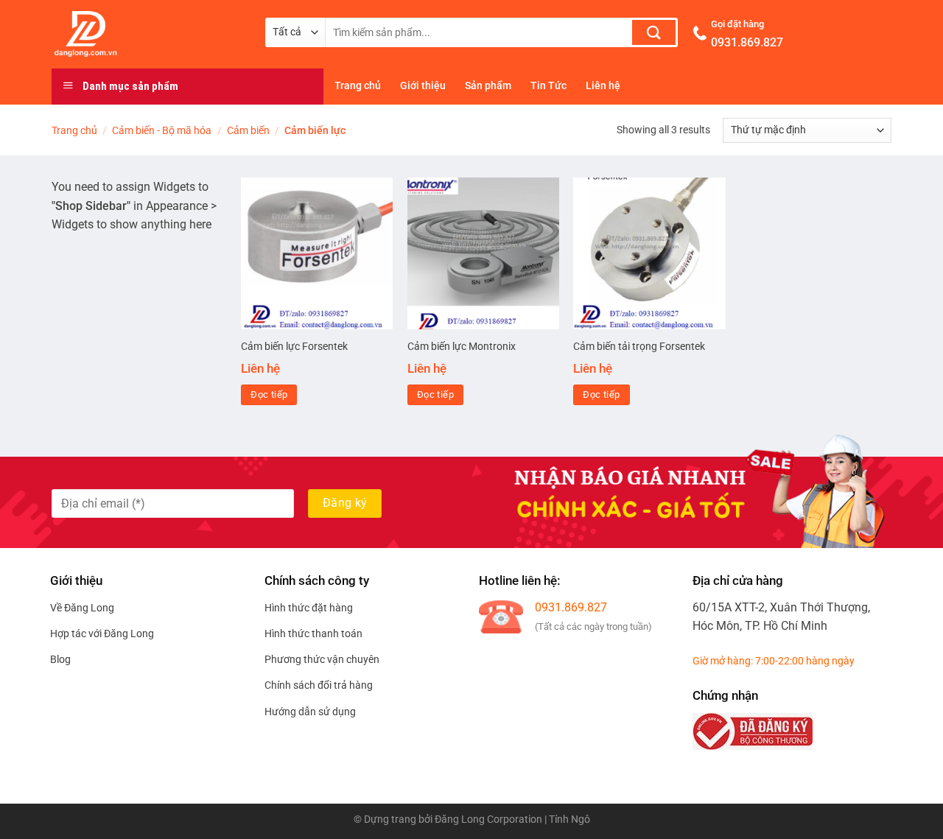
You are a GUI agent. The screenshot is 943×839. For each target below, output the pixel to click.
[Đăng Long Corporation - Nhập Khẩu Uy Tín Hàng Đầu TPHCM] (147, 34)
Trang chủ (357, 86)
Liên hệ (603, 86)
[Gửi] (654, 32)
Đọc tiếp (268, 394)
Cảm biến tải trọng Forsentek (639, 346)
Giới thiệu (423, 86)
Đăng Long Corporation (488, 819)
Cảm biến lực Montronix (461, 346)
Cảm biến (248, 130)
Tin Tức (548, 86)
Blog (60, 659)
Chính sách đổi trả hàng (318, 685)
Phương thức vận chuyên (321, 659)
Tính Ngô (569, 819)
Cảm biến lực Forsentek (294, 346)
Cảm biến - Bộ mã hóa (161, 130)
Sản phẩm (488, 86)
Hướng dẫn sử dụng (310, 711)
